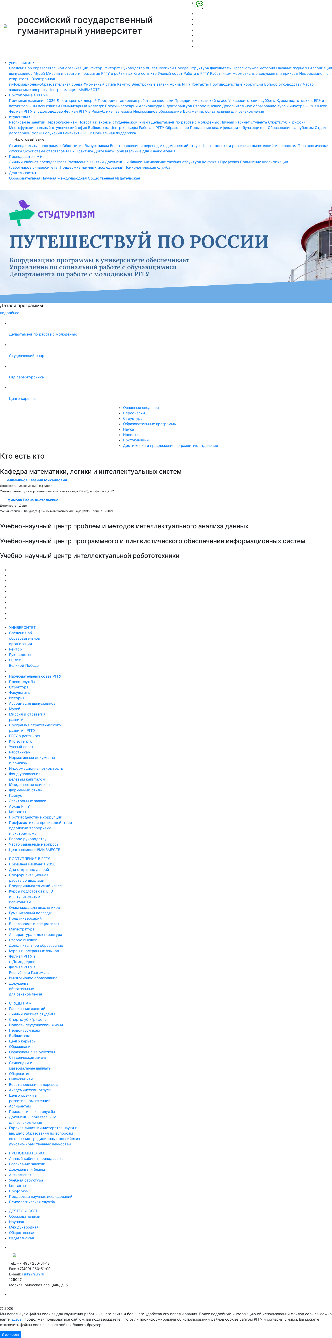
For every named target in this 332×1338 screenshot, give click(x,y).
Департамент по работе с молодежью (185, 122)
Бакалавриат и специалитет (34, 923)
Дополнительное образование (249, 106)
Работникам (220, 73)
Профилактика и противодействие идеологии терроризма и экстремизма (40, 828)
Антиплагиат (154, 162)
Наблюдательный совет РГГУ (35, 676)
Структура (199, 68)
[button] (25, 252)
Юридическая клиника (29, 784)
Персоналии (134, 413)
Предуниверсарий (121, 106)
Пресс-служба (245, 68)
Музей (39, 73)
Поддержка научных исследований (91, 167)
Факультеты (220, 68)
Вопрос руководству (283, 84)
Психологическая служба (147, 167)
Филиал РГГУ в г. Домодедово (36, 111)
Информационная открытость (36, 768)
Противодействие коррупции (236, 84)
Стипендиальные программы (35, 145)
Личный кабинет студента (243, 122)
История (267, 68)
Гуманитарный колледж (82, 106)
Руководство (133, 68)
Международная (72, 178)
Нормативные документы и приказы (265, 73)
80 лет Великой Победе (167, 68)
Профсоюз (229, 162)
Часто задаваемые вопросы (34, 844)
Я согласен (10, 1334)
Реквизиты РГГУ (77, 133)
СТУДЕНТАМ (20, 1003)
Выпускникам (97, 145)
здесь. (17, 1319)
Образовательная (24, 178)
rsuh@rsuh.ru (33, 1274)
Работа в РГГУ (196, 73)
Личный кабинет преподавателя (37, 162)
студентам (19, 116)
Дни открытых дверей (77, 100)
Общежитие (73, 145)
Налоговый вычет (30, 139)
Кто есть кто (145, 73)
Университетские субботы (252, 100)
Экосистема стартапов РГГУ (49, 151)
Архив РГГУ (180, 84)
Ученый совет (170, 73)
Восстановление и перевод (134, 145)
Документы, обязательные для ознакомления (223, 111)
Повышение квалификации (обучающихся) (228, 127)
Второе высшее (207, 106)
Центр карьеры (124, 127)
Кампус (123, 84)
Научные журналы (292, 68)
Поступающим (136, 440)
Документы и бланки (123, 162)
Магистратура (22, 929)
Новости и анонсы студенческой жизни (114, 122)
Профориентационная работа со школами (135, 100)
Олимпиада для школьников (34, 907)
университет (21, 62)
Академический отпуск (181, 145)
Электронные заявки (150, 84)
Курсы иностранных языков (302, 106)
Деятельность (22, 172)
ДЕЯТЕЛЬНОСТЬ (23, 1211)
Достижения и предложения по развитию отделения (170, 445)
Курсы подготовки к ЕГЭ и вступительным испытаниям (31, 896)
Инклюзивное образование (157, 111)
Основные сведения (141, 407)
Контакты (200, 84)
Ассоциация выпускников (32, 703)
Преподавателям (24, 156)
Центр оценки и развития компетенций (238, 145)
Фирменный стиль (99, 84)
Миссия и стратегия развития (73, 73)
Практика (84, 151)
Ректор (95, 68)
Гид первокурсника (26, 377)
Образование (177, 127)
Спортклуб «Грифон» (287, 122)
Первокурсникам (62, 122)
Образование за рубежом (291, 127)
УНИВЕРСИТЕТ (22, 627)
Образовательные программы (150, 424)
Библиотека (98, 127)
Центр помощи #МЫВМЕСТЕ (74, 89)
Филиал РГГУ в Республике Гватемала (98, 111)
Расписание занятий (27, 122)
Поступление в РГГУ (28, 95)
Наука (128, 429)
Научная (48, 178)
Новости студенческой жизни (36, 1025)
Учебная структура (184, 162)
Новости (131, 434)
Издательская (127, 178)
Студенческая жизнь (27, 1057)
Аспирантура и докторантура (165, 106)
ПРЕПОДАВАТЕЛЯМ (26, 1153)
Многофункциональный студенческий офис (48, 127)
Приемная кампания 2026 (32, 100)
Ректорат (111, 68)
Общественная (101, 178)
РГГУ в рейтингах (116, 73)
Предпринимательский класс (201, 100)
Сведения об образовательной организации (48, 68)
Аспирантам (286, 145)
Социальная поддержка (114, 133)
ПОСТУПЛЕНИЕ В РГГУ (29, 858)
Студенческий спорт (27, 355)
